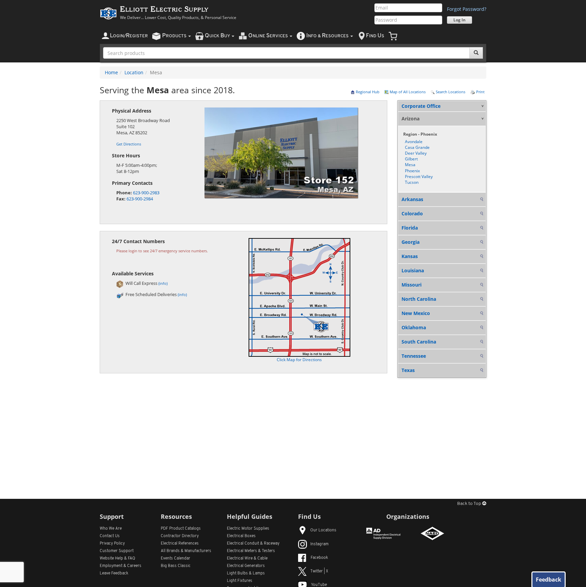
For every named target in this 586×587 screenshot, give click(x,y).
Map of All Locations (407, 91)
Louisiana (413, 270)
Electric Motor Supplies (248, 529)
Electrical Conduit (253, 544)
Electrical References (180, 544)
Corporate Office (421, 106)
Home (111, 72)
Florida (410, 227)
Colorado (412, 213)
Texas (408, 370)
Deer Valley (416, 153)
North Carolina (419, 299)
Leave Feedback (114, 573)
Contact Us (110, 536)
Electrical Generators (246, 566)
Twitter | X (319, 571)
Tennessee (414, 356)
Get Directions (128, 143)
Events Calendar (175, 558)
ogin (129, 36)
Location (133, 72)
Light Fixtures (239, 581)
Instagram (319, 544)
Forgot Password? (466, 9)
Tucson (411, 182)
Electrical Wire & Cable (247, 558)
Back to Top (469, 504)
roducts (175, 36)
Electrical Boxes (241, 536)
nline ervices (268, 36)
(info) (163, 283)
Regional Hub (367, 91)
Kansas (410, 256)
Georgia (410, 242)
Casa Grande (417, 147)
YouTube (319, 585)
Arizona (410, 118)
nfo (327, 36)
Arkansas (412, 199)
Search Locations (450, 91)
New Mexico (416, 313)
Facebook (319, 558)
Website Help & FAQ (117, 558)
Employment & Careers (120, 566)
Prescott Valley (419, 176)
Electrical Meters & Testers (251, 551)
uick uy (218, 36)
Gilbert (411, 159)
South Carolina (419, 341)
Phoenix (412, 171)
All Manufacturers (186, 551)
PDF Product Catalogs (181, 529)
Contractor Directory (180, 536)
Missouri (412, 284)
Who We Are (111, 529)
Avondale (414, 141)
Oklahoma (414, 327)
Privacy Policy (112, 544)
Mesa (410, 165)
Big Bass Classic (176, 566)
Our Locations (323, 530)
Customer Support (117, 551)
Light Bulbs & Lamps (246, 573)
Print (480, 91)
